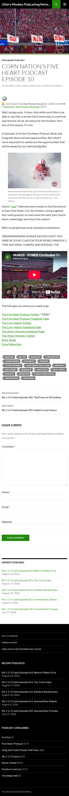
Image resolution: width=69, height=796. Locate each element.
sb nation (24, 374)
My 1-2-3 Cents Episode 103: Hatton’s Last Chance (29, 408)
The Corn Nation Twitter (16, 322)
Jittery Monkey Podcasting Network (27, 4)
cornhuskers (12, 361)
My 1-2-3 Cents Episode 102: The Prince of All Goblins (31, 395)
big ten (22, 357)
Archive (6, 737)
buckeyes (36, 357)
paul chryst (59, 369)
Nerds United (9, 642)
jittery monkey (13, 365)
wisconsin (28, 378)
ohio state (42, 369)
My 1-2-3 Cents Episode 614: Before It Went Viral (29, 570)
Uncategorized (10, 775)
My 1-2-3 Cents (10, 636)
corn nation (52, 357)
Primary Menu (65, 4)
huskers (44, 361)
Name (6, 492)
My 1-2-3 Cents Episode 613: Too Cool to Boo (27, 580)
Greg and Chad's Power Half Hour (20, 749)
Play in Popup (22, 106)
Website (7, 521)
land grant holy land (38, 365)
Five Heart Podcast (13, 60)
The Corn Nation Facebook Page (21, 327)
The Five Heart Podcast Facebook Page (25, 318)
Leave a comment (52, 85)
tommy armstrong (44, 374)
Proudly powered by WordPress (16, 791)
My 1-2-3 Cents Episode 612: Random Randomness (30, 589)
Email (6, 507)
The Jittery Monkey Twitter (18, 335)
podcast (9, 374)
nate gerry (10, 369)
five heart (29, 361)
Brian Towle (9, 340)
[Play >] (4, 98)
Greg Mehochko (32, 85)
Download (34, 106)
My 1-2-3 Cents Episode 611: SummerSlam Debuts (29, 599)
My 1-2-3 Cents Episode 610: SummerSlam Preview (30, 609)
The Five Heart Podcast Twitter (20, 314)
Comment (9, 446)
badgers (9, 357)
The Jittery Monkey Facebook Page (23, 331)
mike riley (59, 365)
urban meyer (11, 378)
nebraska (26, 369)
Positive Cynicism (11, 769)
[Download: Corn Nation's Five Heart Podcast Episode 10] (3, 103)
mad (13, 206)
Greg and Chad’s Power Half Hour (21, 649)
